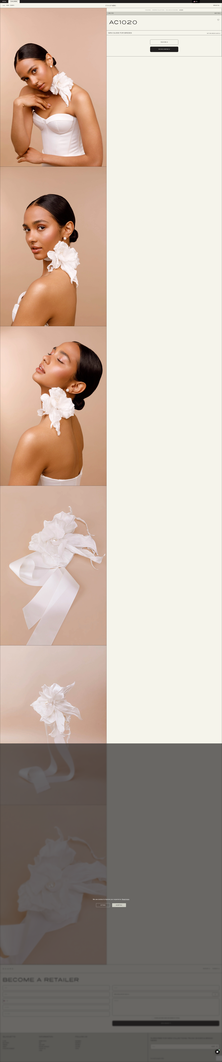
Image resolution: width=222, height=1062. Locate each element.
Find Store (163, 42)
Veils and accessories (172, 10)
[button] (6, 5)
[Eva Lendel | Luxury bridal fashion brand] (111, 5)
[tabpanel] (53, 87)
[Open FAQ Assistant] (217, 1051)
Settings (103, 905)
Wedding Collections (158, 10)
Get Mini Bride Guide (213, 33)
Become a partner (163, 49)
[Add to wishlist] (218, 20)
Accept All (119, 905)
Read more (125, 899)
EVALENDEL (148, 10)
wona (4, 1)
